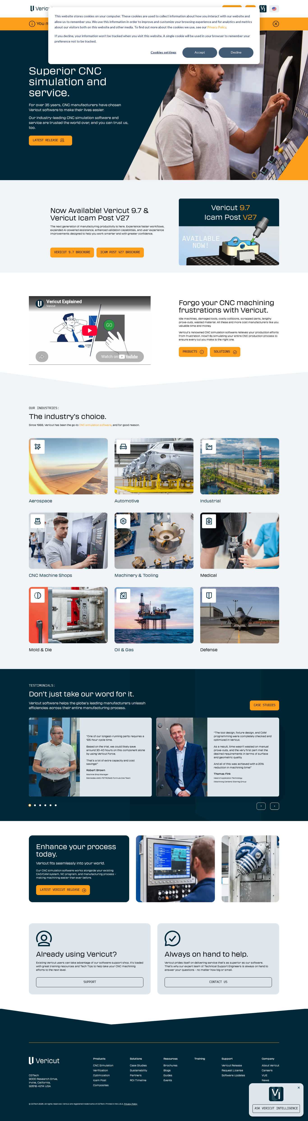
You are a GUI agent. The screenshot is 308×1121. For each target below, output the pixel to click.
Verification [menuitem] (100, 1070)
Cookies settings (163, 52)
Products (190, 352)
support (89, 982)
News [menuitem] (265, 1080)
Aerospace (40, 501)
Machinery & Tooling (136, 575)
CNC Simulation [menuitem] (103, 1065)
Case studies (264, 705)
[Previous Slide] (261, 806)
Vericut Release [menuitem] (232, 1065)
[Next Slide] (274, 806)
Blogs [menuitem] (167, 1070)
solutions (222, 352)
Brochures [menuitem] (170, 1065)
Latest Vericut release (60, 890)
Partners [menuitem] (136, 1075)
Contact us (218, 982)
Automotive (127, 501)
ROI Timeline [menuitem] (138, 1080)
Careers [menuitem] (267, 1070)
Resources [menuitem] (170, 1058)
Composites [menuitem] (101, 1085)
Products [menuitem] (99, 1058)
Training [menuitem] (199, 1058)
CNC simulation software (95, 425)
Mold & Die (40, 650)
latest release (45, 140)
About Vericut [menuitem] (270, 1065)
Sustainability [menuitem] (138, 1070)
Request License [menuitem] (232, 1070)
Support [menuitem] (227, 1058)
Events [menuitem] (167, 1080)
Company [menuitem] (268, 1058)
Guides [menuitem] (167, 1075)
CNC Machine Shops (50, 575)
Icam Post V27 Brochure (120, 252)
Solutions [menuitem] (136, 1058)
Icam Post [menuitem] (99, 1080)
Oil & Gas (124, 650)
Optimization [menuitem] (101, 1075)
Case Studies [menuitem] (138, 1065)
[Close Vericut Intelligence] (298, 1087)
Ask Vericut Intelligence (276, 1108)
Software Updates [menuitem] (233, 1075)
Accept (200, 52)
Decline (236, 52)
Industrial (210, 501)
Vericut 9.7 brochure (72, 252)
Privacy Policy (216, 27)
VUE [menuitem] (264, 1075)
